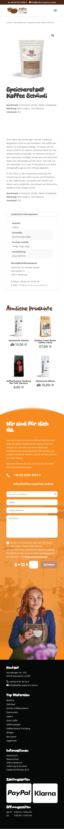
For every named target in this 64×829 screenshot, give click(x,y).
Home (9, 22)
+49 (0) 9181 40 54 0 (19, 681)
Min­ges (10, 733)
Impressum (12, 755)
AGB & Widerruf (14, 762)
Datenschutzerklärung (36, 556)
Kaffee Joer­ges (13, 725)
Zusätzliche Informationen (24, 214)
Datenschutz (12, 759)
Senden (49, 565)
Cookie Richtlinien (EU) (17, 769)
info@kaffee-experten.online (23, 685)
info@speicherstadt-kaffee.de (33, 285)
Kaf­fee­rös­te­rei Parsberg (18, 729)
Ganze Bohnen (20, 22)
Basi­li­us (10, 700)
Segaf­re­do (11, 741)
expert (9, 717)
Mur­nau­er (11, 737)
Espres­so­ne (12, 712)
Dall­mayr (10, 704)
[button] (53, 35)
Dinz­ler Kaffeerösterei (17, 708)
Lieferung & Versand (16, 766)
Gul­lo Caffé (11, 721)
